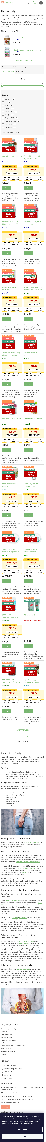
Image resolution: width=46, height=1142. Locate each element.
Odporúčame (6, 67)
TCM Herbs (10, 124)
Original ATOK (11, 118)
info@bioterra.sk (10, 1060)
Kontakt (3, 1049)
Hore (23, 741)
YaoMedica (10, 127)
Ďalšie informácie (25, 1124)
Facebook (7, 1070)
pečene (24, 868)
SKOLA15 (11, 173)
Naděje (9, 115)
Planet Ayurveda (12, 121)
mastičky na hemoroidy (31, 836)
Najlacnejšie (17, 67)
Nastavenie (22, 1129)
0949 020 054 (8, 1066)
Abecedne (19, 71)
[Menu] (41, 3)
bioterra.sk (8, 1073)
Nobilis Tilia (14, 900)
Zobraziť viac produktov (21, 60)
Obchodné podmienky (8, 1023)
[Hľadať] (29, 3)
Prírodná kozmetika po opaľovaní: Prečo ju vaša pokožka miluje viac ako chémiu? (22, 1083)
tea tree (15, 913)
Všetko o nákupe (6, 1032)
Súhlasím (22, 1136)
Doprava (4, 1026)
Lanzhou (9, 108)
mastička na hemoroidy (25, 937)
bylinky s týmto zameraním (27, 864)
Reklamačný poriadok (8, 1035)
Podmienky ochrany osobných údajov (13, 1040)
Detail (6, 187)
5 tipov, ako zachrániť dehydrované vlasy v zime (17, 1088)
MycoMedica (10, 112)
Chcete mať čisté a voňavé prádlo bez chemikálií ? (17, 1094)
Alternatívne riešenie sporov (10, 1046)
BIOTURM (9, 99)
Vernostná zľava (6, 1029)
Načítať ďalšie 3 (22, 724)
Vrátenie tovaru (6, 1037)
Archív (5, 1101)
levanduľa (23, 913)
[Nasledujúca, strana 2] (22, 731)
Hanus (8, 105)
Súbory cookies (6, 1043)
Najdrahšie (27, 67)
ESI (7, 102)
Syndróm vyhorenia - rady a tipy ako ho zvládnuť (17, 1091)
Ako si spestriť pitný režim (10, 1097)
